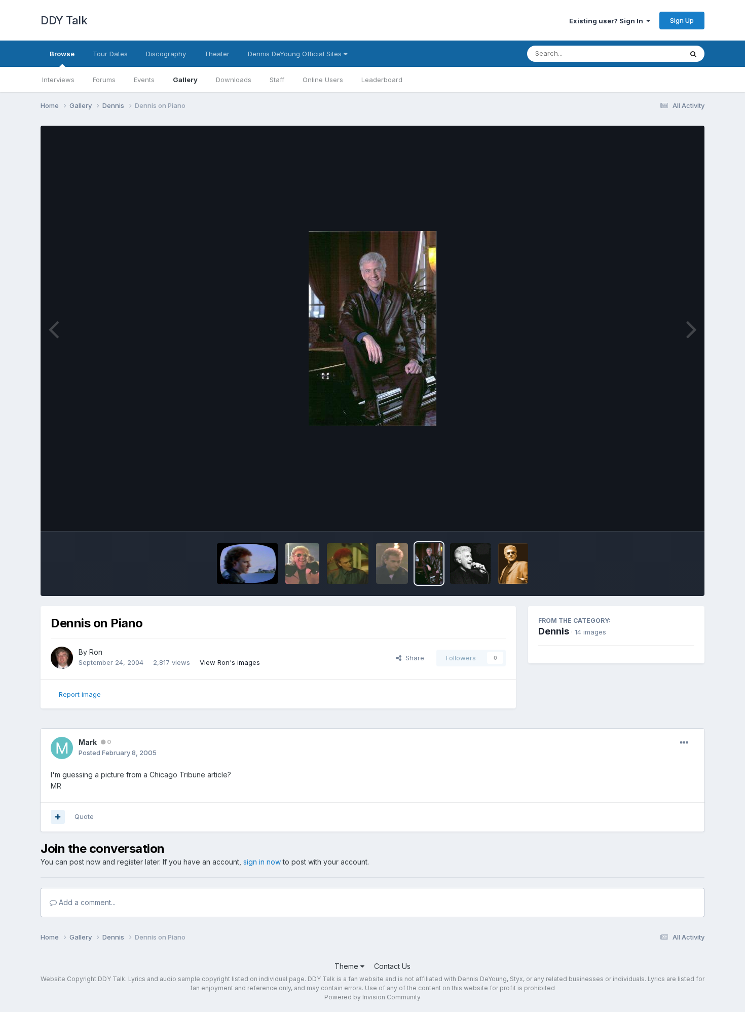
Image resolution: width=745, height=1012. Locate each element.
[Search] (693, 54)
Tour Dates (110, 54)
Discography (166, 54)
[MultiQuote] (58, 817)
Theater (217, 54)
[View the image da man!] (513, 563)
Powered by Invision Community (372, 997)
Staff (277, 80)
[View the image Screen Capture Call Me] (347, 563)
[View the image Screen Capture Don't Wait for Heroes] (302, 563)
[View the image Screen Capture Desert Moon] (392, 563)
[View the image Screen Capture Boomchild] (247, 563)
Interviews (58, 80)
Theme (347, 966)
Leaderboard (381, 80)
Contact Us (392, 966)
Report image (80, 694)
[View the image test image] (470, 563)
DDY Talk (64, 20)
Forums (104, 80)
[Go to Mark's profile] (62, 748)
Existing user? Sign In (607, 21)
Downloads (233, 80)
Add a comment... (86, 902)
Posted (118, 752)
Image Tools (662, 513)
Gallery (185, 80)
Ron (95, 652)
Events (144, 80)
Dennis (553, 631)
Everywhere (650, 53)
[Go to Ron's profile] (62, 658)
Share (412, 658)
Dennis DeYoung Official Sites (296, 54)
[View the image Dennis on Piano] (429, 563)
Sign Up (682, 20)
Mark (88, 742)
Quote (84, 816)
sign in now (262, 861)
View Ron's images (230, 662)
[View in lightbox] (372, 328)
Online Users (323, 80)
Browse (62, 54)
